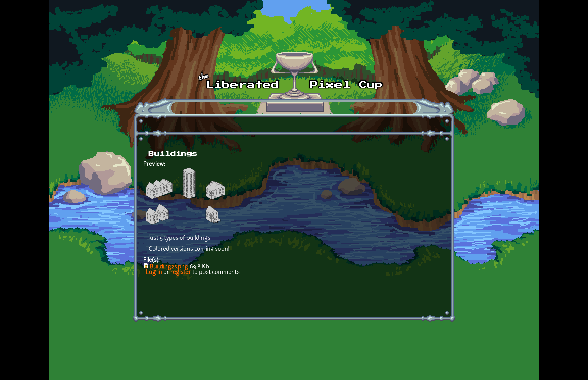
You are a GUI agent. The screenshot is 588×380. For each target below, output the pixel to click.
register (180, 272)
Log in (154, 272)
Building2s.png (169, 267)
